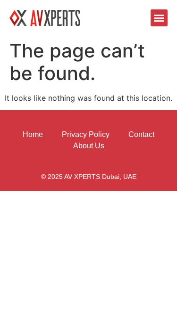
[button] (159, 17)
